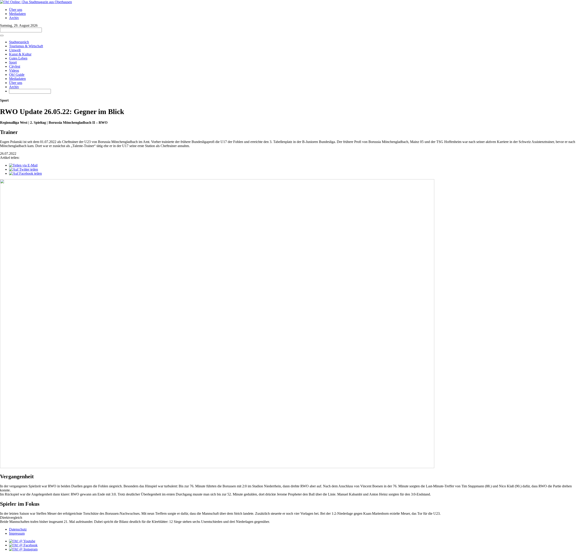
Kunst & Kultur (20, 54)
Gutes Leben (18, 58)
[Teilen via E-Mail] (23, 165)
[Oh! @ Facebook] (23, 545)
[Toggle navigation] (2, 35)
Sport (13, 62)
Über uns (15, 10)
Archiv (14, 18)
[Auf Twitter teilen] (23, 169)
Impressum (17, 533)
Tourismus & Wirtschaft (26, 46)
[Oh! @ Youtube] (22, 541)
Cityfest (14, 66)
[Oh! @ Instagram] (23, 549)
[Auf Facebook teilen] (25, 173)
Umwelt (15, 50)
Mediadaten (17, 14)
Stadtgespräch (19, 42)
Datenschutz (18, 529)
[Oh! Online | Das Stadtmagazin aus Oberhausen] (36, 2)
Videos (14, 70)
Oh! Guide (16, 74)
